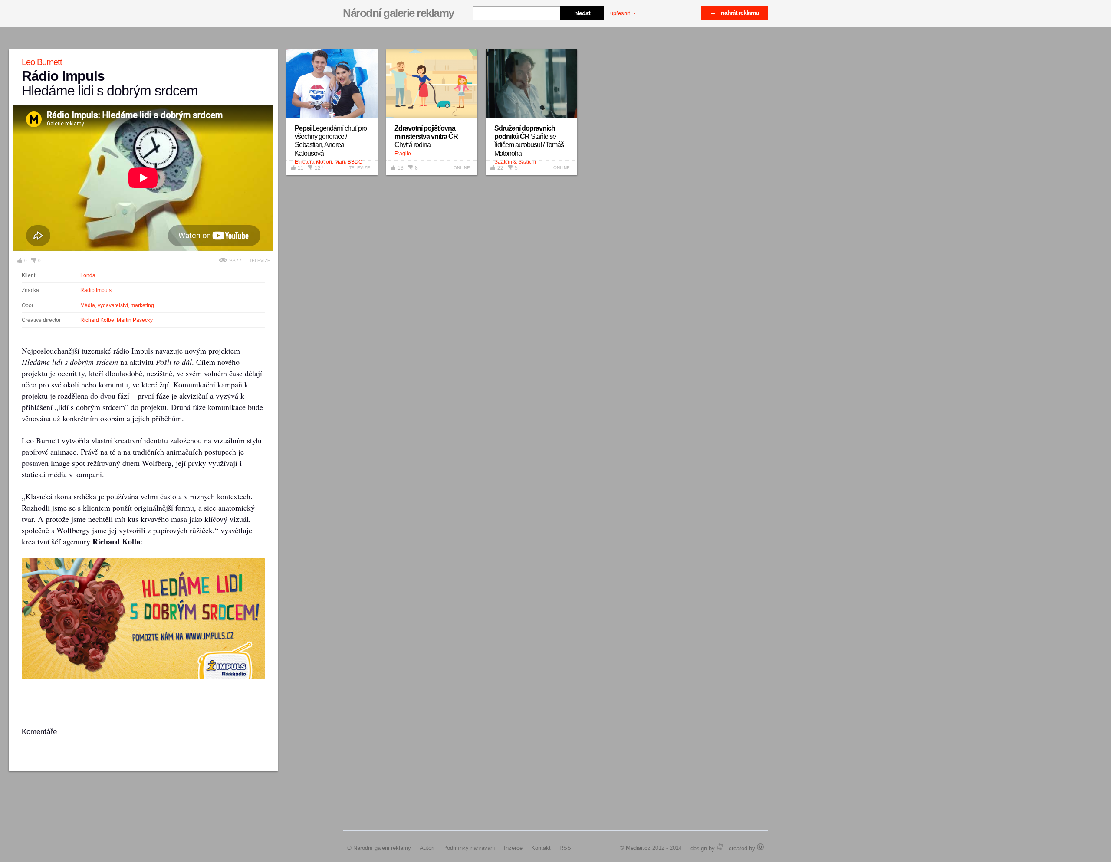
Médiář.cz (638, 848)
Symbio (720, 846)
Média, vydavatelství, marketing (117, 305)
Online (462, 167)
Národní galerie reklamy (398, 13)
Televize (259, 260)
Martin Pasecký (135, 320)
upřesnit (620, 13)
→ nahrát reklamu (734, 12)
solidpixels (760, 846)
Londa (87, 275)
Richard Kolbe (97, 320)
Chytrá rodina (426, 136)
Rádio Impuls (96, 290)
